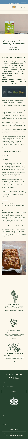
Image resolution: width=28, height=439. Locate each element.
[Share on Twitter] (15, 49)
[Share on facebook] (16, 49)
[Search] (21, 7)
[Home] (14, 7)
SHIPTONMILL (14, 429)
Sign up (14, 391)
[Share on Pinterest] (18, 49)
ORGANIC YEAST (15, 57)
